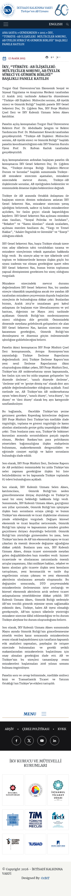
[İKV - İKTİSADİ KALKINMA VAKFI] (8, 10)
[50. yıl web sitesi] (61, 10)
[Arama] (67, 24)
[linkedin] (54, 740)
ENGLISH (55, 24)
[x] (29, 740)
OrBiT (45, 878)
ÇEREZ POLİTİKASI (35, 729)
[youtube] (41, 740)
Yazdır (46, 57)
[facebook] (16, 740)
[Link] (13, 790)
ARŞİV (9, 729)
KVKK (62, 729)
